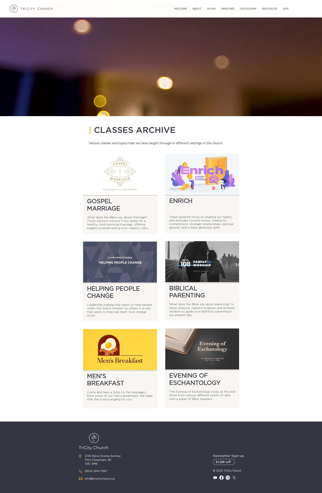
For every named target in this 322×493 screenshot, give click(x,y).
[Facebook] (221, 478)
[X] (234, 478)
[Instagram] (228, 478)
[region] (120, 193)
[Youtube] (215, 478)
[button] (180, 8)
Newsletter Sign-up (228, 456)
